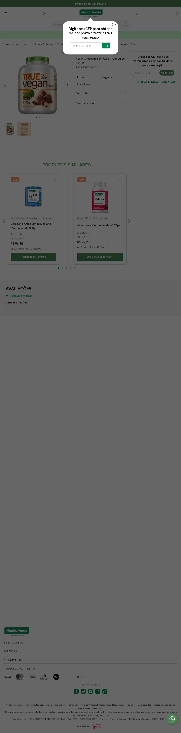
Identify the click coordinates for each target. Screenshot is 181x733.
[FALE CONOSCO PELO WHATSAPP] (172, 719)
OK (106, 45)
